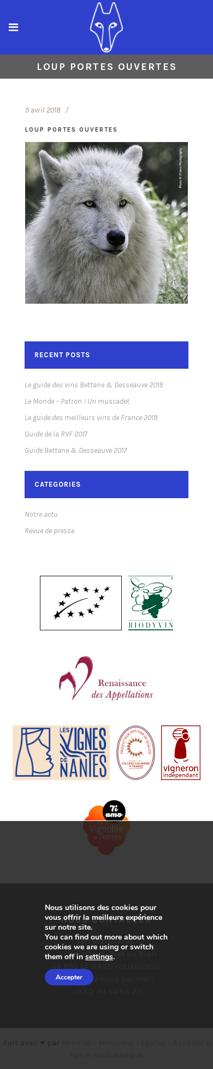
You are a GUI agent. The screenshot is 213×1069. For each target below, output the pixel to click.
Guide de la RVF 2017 (56, 434)
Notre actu (41, 514)
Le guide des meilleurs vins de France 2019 (91, 417)
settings (99, 957)
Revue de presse (49, 530)
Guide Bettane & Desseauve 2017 (76, 450)
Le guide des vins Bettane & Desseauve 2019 (94, 384)
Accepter (69, 977)
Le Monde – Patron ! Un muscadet (77, 401)
